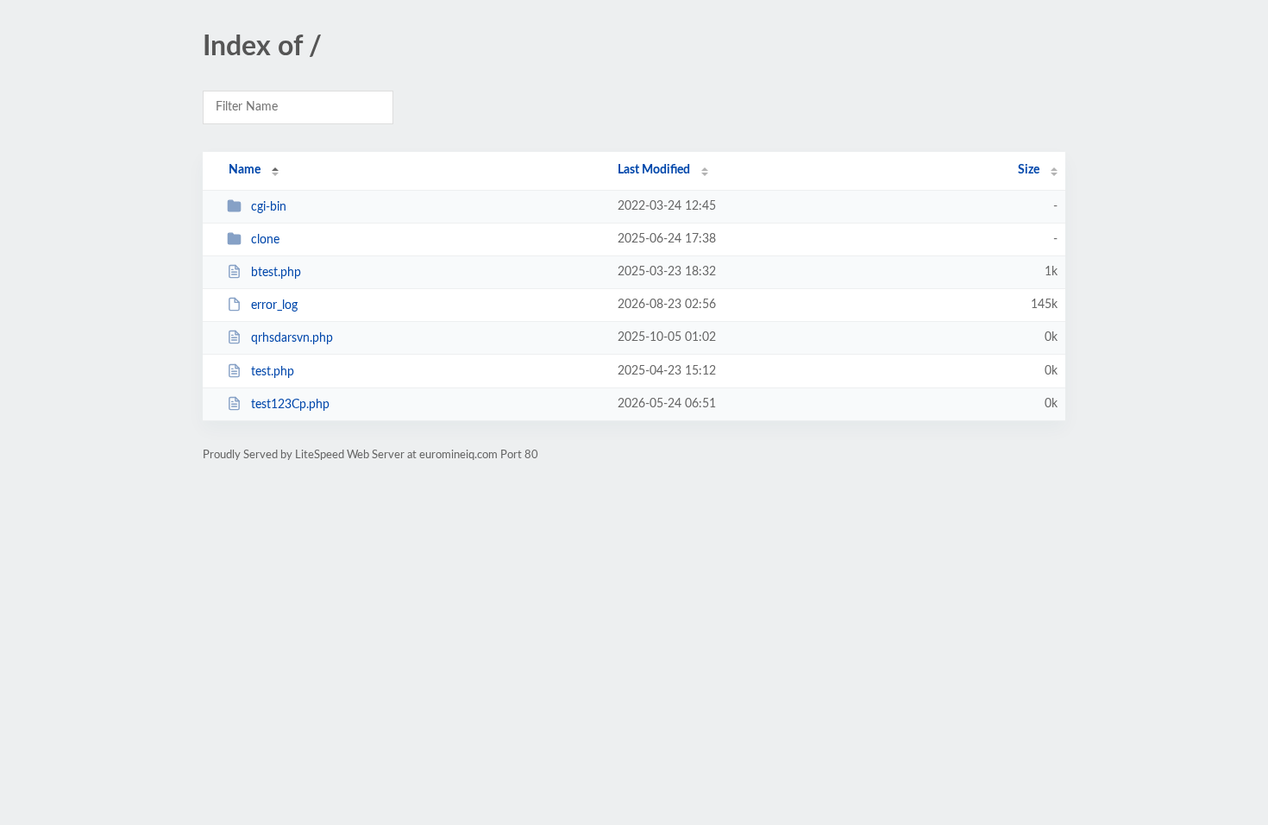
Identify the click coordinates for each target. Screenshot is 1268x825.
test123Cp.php (290, 405)
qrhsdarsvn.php (292, 338)
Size (1028, 170)
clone (265, 240)
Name (245, 170)
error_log (274, 305)
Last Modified (654, 170)
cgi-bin (268, 207)
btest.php (276, 273)
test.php (272, 372)
